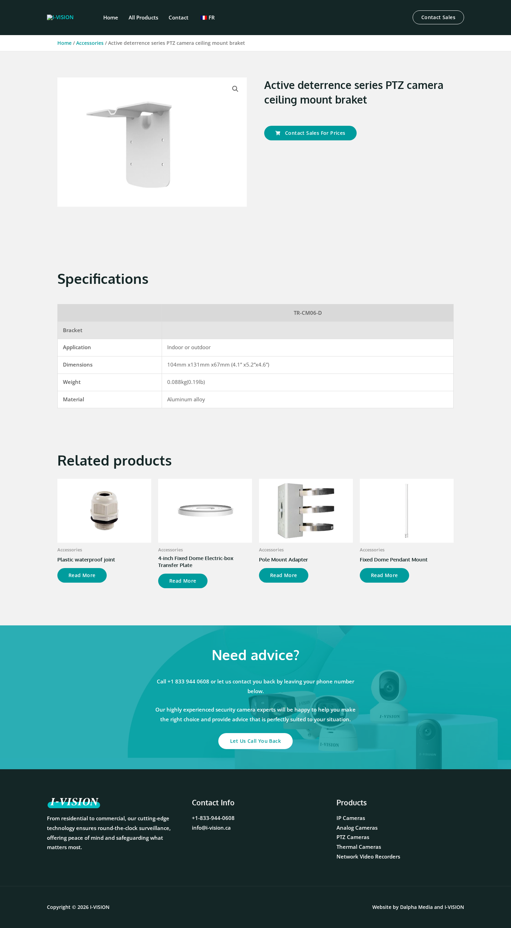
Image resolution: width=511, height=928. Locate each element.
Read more (82, 575)
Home (110, 17)
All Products (143, 17)
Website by (402, 907)
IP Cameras (350, 817)
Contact (178, 17)
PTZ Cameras (352, 836)
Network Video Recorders (368, 856)
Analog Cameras (357, 827)
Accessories (90, 43)
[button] (438, 17)
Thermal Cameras (358, 846)
